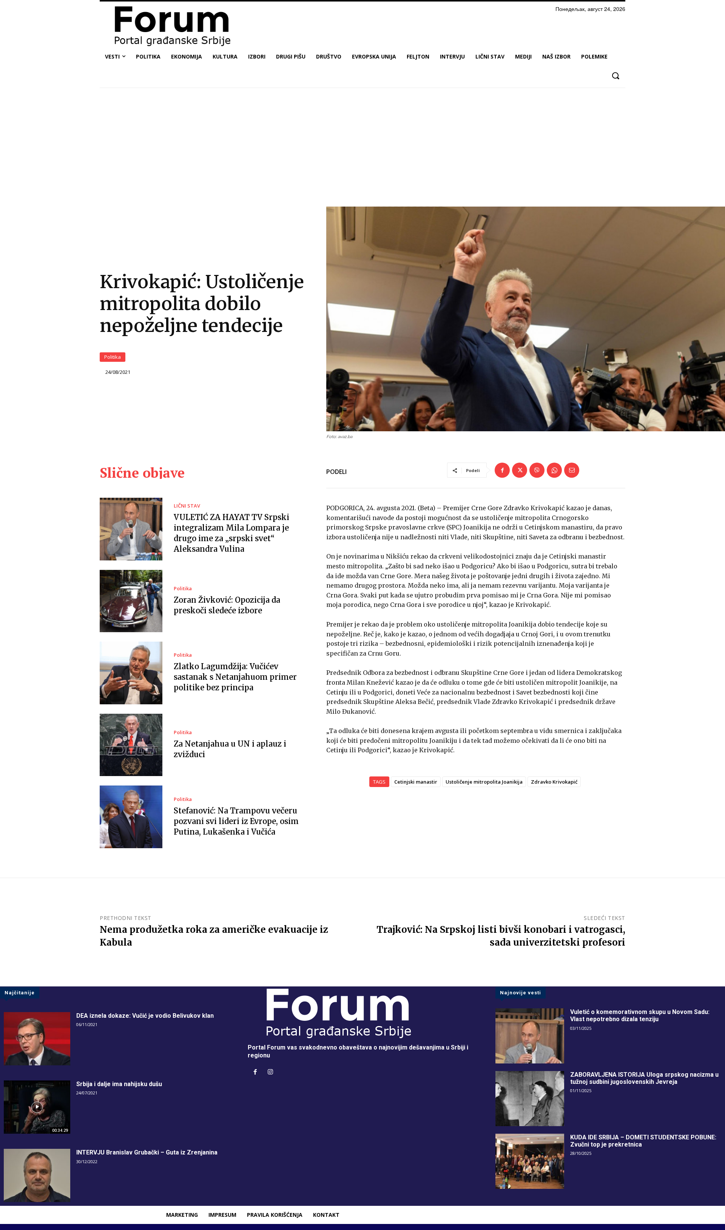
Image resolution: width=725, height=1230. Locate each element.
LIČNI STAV (187, 505)
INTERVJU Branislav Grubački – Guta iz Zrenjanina (147, 1152)
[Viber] (537, 470)
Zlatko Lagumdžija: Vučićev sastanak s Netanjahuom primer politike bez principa (235, 677)
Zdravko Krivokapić (554, 781)
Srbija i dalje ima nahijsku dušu (119, 1084)
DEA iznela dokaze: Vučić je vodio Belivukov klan (145, 1015)
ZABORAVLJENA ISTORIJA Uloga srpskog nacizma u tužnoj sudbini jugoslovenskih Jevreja (644, 1078)
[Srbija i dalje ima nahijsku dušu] (37, 1107)
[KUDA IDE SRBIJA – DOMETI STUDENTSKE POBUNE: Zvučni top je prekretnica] (529, 1161)
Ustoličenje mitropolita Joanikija (484, 781)
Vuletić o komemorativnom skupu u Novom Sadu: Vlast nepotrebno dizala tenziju (640, 1015)
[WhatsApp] (554, 470)
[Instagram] (270, 1072)
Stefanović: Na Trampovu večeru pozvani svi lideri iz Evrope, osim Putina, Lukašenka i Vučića (236, 821)
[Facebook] (502, 470)
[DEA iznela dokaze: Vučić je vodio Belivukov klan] (37, 1038)
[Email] (571, 470)
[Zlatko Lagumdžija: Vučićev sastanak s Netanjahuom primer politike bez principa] (131, 673)
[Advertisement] (362, 150)
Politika (112, 356)
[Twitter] (519, 470)
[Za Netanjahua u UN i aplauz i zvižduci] (131, 745)
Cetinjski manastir (415, 781)
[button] (615, 76)
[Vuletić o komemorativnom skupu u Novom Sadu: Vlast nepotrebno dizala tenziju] (529, 1035)
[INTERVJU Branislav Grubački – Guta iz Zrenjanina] (37, 1175)
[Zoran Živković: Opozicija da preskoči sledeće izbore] (131, 601)
